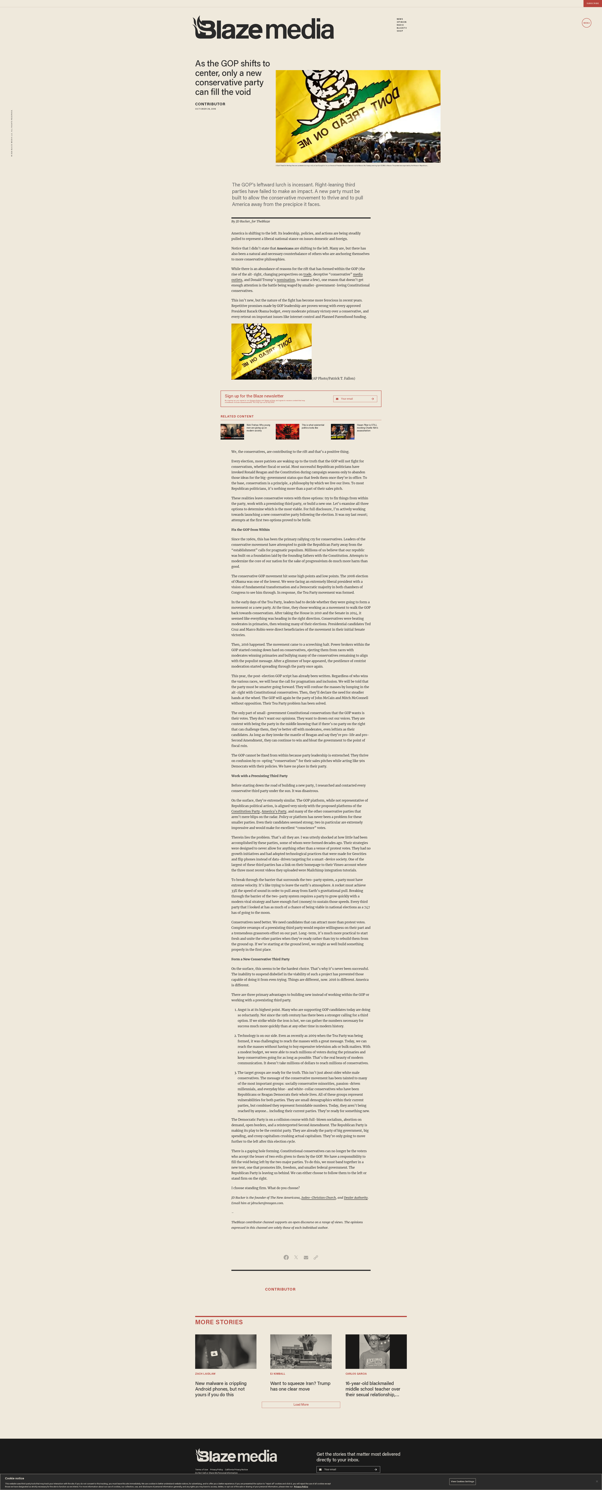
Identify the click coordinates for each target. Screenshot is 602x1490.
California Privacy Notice (236, 1470)
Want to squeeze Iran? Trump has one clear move (300, 1387)
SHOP (400, 31)
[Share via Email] (306, 1257)
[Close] (597, 1481)
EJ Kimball (277, 1374)
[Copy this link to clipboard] (315, 1257)
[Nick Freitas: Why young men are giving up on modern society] (232, 431)
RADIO (400, 25)
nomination (286, 280)
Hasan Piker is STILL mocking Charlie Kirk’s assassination (367, 428)
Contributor (210, 104)
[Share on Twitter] (296, 1257)
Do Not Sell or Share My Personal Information (216, 1473)
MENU (587, 23)
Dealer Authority (356, 1197)
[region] (301, 1482)
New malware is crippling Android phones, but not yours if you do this (221, 1389)
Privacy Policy (255, 400)
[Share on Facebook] (286, 1257)
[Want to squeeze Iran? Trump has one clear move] (301, 1351)
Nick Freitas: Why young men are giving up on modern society (258, 428)
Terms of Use (270, 400)
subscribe (593, 4)
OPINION (402, 22)
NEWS (400, 19)
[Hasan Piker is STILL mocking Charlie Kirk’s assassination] (342, 431)
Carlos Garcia (356, 1374)
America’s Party (274, 811)
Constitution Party (245, 811)
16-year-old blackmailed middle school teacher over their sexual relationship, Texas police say (373, 1390)
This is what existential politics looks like (313, 426)
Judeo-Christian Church (318, 1197)
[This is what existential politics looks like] (287, 431)
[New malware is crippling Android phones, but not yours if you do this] (225, 1351)
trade (307, 274)
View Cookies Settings (462, 1482)
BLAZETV (402, 28)
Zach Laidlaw (205, 1374)
